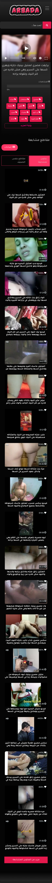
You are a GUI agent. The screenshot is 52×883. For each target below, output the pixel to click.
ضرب (13, 113)
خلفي (21, 106)
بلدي (30, 106)
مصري (35, 100)
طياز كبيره (35, 119)
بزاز (40, 106)
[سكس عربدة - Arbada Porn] (26, 11)
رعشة (10, 106)
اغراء (12, 100)
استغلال (23, 100)
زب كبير (35, 113)
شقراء (24, 113)
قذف (12, 119)
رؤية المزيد (26, 126)
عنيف (23, 119)
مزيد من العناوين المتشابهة (26, 860)
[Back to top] (42, 874)
